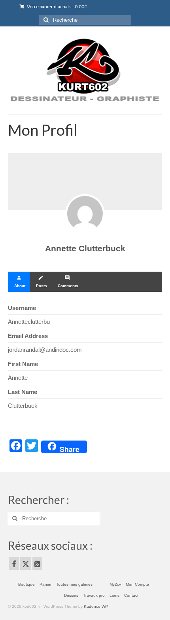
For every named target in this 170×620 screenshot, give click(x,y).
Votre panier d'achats (56, 6)
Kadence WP (96, 606)
